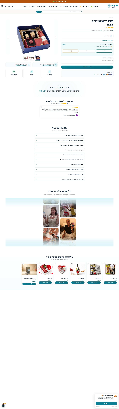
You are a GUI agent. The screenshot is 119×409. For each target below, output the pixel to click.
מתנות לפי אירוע (53, 6)
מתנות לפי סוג (42, 6)
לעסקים (33, 6)
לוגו (69, 51)
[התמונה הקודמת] (55, 37)
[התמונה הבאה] (8, 37)
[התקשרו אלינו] (12, 6)
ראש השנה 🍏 (94, 6)
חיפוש (39, 12)
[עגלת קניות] (2, 6)
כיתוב (86, 51)
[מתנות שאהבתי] (9, 6)
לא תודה (104, 51)
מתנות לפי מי (64, 6)
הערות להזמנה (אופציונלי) (108, 58)
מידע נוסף (109, 48)
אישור (105, 403)
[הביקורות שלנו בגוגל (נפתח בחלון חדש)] (51, 103)
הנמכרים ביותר (74, 6)
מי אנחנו (25, 6)
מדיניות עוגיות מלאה (114, 406)
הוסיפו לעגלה (86, 67)
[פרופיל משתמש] (5, 6)
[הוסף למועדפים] (104, 264)
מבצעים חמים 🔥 (84, 6)
